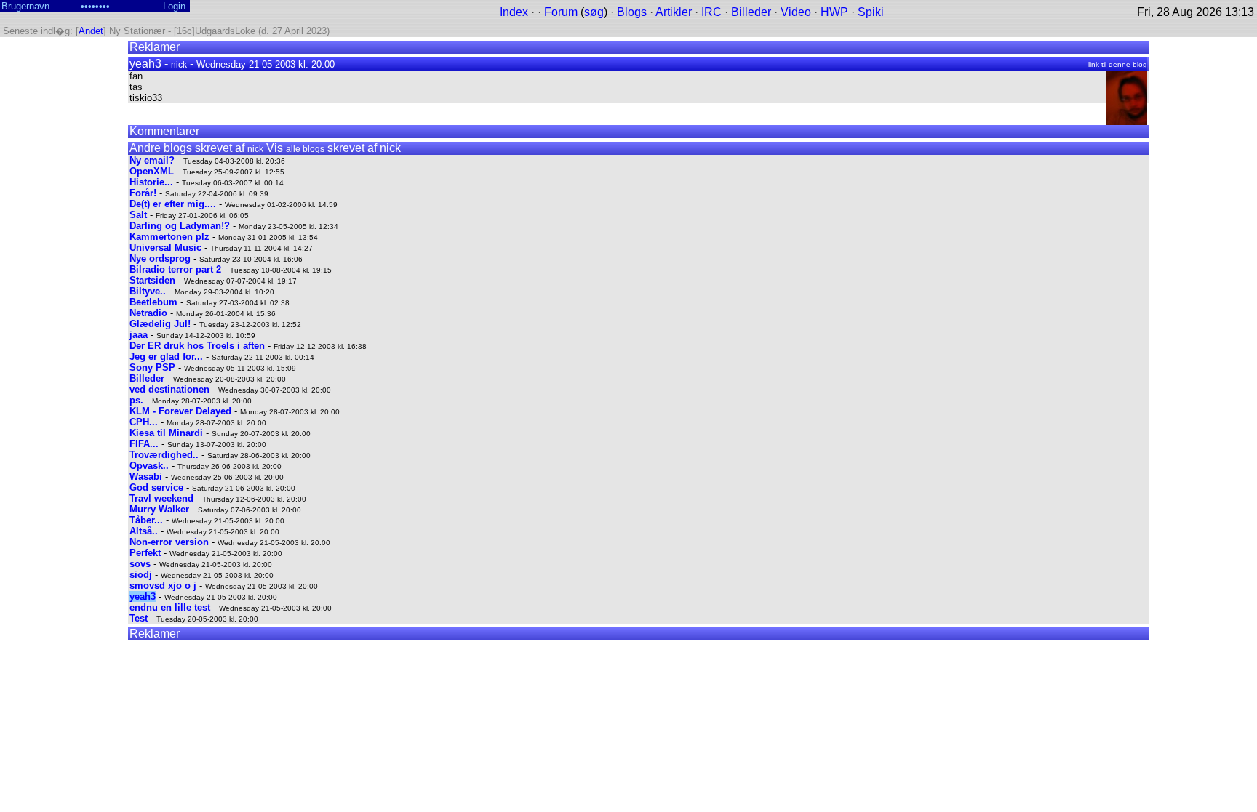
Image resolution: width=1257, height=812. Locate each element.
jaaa (138, 334)
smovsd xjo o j (162, 585)
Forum (561, 12)
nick (179, 65)
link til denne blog (1117, 64)
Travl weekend (161, 498)
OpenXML (151, 171)
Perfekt (145, 552)
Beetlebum (153, 302)
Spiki (871, 12)
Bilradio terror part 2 (175, 269)
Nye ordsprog (160, 258)
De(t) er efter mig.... (172, 203)
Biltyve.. (147, 291)
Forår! (142, 193)
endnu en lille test (169, 607)
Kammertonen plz (169, 236)
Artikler (673, 12)
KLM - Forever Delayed (180, 411)
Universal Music (165, 247)
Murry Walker (159, 509)
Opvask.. (149, 465)
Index (514, 12)
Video (796, 12)
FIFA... (144, 443)
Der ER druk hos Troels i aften (197, 345)
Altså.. (143, 531)
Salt (138, 214)
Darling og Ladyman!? (179, 225)
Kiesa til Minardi (166, 432)
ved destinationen (169, 389)
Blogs (632, 12)
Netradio (148, 312)
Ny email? (152, 160)
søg (594, 12)
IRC (711, 12)
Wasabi (145, 476)
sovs (140, 563)
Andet (91, 30)
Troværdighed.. (164, 454)
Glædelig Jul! (160, 323)
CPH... (143, 422)
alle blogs (305, 149)
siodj (140, 574)
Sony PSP (152, 367)
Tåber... (146, 520)
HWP (834, 12)
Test (138, 618)
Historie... (151, 182)
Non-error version (169, 541)
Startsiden (152, 280)
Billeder (751, 12)
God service (156, 487)
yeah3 (142, 596)
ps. (136, 400)
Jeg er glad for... (166, 356)
